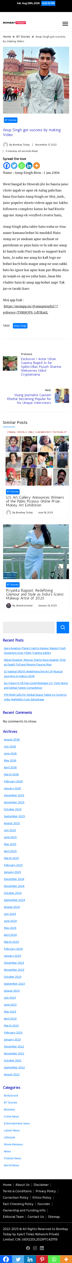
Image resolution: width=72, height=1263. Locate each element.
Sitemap (54, 1217)
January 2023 (12, 1039)
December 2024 (14, 879)
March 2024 (11, 942)
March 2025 (11, 858)
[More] (36, 165)
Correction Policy (15, 1197)
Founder (43, 1204)
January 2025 (12, 872)
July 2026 (10, 746)
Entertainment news (17, 1123)
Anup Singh (20, 326)
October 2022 (12, 1060)
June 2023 (10, 1004)
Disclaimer (41, 1185)
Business (9, 1109)
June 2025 (10, 837)
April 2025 (10, 851)
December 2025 (14, 795)
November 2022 (14, 1053)
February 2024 (13, 949)
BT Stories (11, 120)
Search (63, 627)
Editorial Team (13, 1217)
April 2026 (10, 767)
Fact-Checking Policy (18, 1204)
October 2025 (13, 809)
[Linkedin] (29, 165)
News (7, 1151)
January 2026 (12, 788)
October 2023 (12, 976)
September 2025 (14, 816)
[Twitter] (14, 165)
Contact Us (36, 1217)
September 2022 (14, 1067)
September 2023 (14, 983)
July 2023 (10, 997)
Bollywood (11, 1095)
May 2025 (10, 844)
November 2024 (14, 886)
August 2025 (12, 823)
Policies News (12, 1158)
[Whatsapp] (21, 165)
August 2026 (12, 739)
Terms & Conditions (17, 1191)
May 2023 (10, 1011)
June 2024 (10, 921)
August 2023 (12, 990)
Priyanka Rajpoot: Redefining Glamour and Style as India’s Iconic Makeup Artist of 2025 (35, 594)
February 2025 (13, 865)
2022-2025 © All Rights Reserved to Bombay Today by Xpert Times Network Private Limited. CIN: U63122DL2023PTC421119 (35, 1234)
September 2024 (14, 900)
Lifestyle (9, 1137)
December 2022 (14, 1046)
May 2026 (10, 760)
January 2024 (12, 956)
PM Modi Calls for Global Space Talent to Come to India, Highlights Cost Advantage (35, 697)
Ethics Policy (41, 1197)
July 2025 (10, 830)
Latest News (12, 1130)
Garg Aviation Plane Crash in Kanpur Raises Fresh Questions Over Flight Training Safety (35, 650)
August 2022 (12, 1074)
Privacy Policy (46, 1191)
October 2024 (13, 893)
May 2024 (10, 928)
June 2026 (10, 753)
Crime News (11, 1116)
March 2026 (11, 774)
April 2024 (10, 935)
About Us (23, 1185)
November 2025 (14, 802)
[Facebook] (6, 165)
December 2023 (14, 962)
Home (7, 1185)
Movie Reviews (13, 1144)
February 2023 (13, 1032)
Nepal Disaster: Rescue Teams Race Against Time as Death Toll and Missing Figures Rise (35, 662)
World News (11, 1165)
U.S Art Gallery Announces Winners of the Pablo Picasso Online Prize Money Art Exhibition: (35, 501)
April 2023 (10, 1018)
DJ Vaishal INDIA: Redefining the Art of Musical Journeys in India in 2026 (33, 674)
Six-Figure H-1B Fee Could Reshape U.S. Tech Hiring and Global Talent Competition (36, 685)
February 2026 (13, 781)
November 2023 (14, 969)
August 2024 (12, 907)
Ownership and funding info (24, 1210)
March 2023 (11, 1025)
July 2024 (10, 914)
